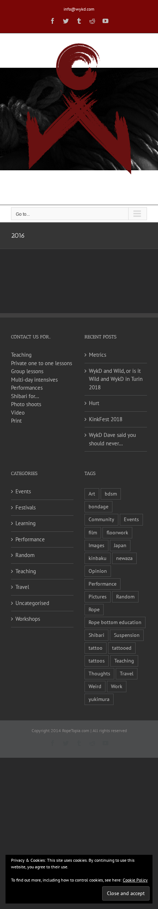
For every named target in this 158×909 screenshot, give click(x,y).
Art (92, 493)
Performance (30, 539)
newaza (124, 558)
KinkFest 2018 (105, 419)
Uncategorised (32, 603)
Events (23, 491)
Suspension (127, 635)
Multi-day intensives (34, 379)
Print (16, 420)
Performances (27, 387)
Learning (25, 523)
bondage (98, 506)
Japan (120, 545)
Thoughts (99, 673)
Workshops (27, 618)
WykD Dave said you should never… (112, 439)
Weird (95, 686)
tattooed (122, 648)
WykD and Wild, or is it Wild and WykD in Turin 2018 (116, 379)
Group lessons (27, 371)
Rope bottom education (115, 622)
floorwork (117, 532)
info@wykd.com (79, 9)
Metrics (97, 354)
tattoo (96, 648)
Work (116, 686)
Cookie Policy (135, 880)
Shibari (96, 635)
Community (101, 519)
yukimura (99, 699)
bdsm (111, 493)
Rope (94, 609)
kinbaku (98, 558)
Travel (22, 586)
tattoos (97, 660)
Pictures (98, 596)
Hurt (94, 403)
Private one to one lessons (41, 363)
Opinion (98, 571)
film (93, 532)
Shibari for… (25, 396)
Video (18, 412)
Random (25, 555)
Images (96, 545)
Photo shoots (26, 404)
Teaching (21, 354)
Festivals (25, 507)
